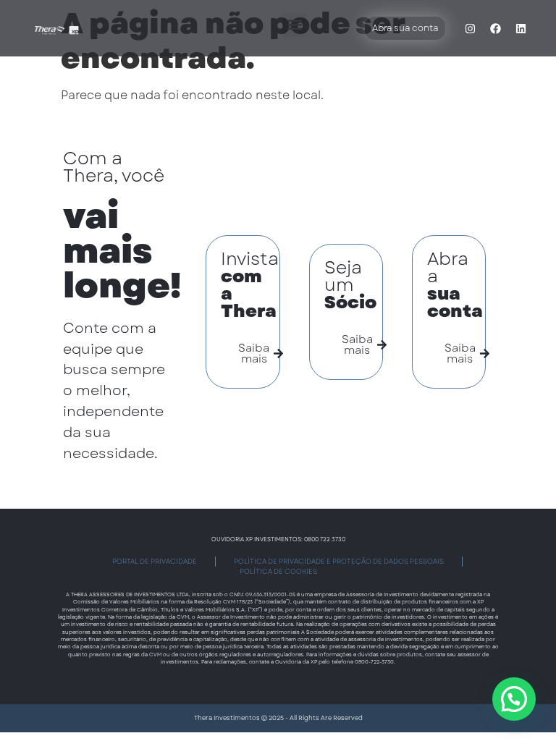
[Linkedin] (521, 28)
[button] (294, 25)
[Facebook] (496, 28)
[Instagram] (470, 28)
